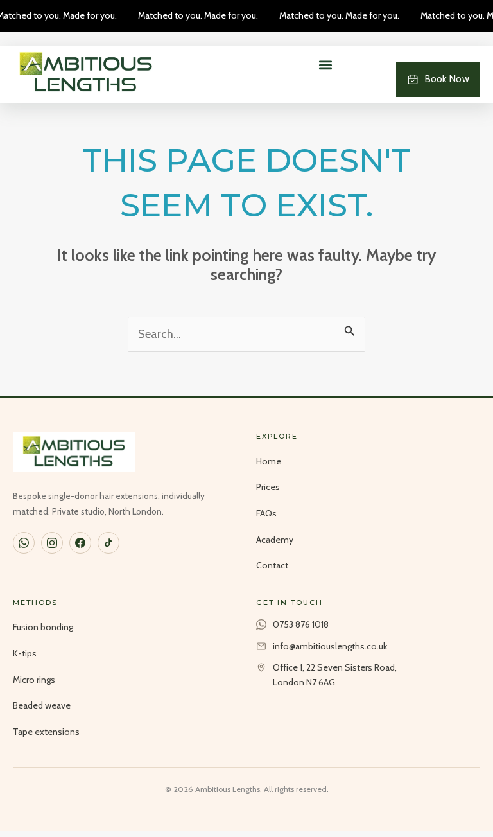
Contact (272, 565)
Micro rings (34, 679)
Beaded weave (42, 705)
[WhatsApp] (24, 543)
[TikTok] (108, 543)
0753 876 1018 (301, 624)
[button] (325, 64)
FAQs (266, 513)
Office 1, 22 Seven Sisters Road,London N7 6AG (335, 674)
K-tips (25, 653)
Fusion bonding (43, 627)
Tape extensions (46, 731)
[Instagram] (52, 543)
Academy (274, 539)
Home (268, 461)
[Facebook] (80, 543)
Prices (268, 487)
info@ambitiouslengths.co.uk (330, 646)
